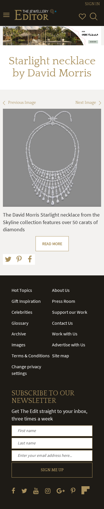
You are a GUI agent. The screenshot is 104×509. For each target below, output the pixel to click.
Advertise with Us (68, 345)
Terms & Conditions (31, 355)
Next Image (85, 102)
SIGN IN (92, 4)
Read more (52, 243)
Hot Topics (22, 290)
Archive (19, 334)
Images (18, 345)
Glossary (20, 323)
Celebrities (22, 312)
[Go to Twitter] (24, 490)
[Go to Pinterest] (73, 490)
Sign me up (52, 470)
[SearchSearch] (94, 19)
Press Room (63, 301)
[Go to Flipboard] (85, 490)
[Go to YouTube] (36, 490)
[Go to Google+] (61, 490)
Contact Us (62, 323)
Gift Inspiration (26, 301)
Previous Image (22, 102)
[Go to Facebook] (13, 490)
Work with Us (64, 334)
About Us (61, 290)
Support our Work (69, 312)
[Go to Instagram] (48, 490)
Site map (60, 355)
